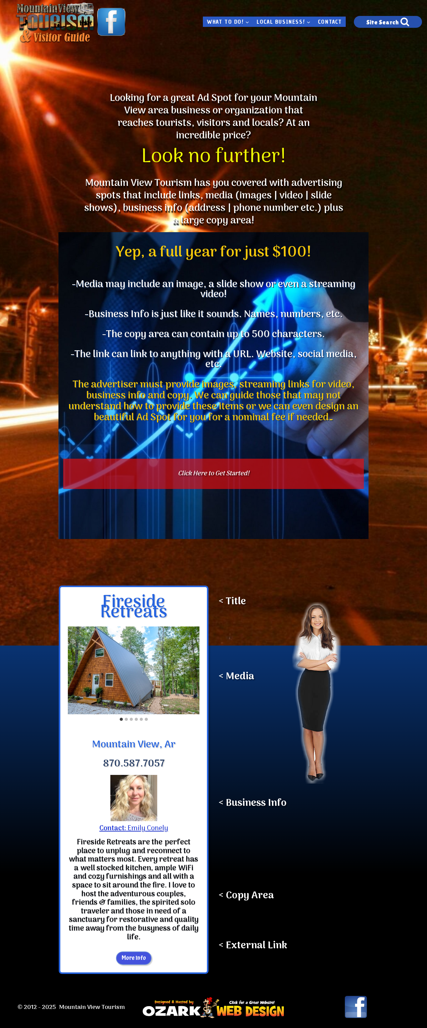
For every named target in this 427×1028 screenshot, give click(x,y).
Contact (330, 22)
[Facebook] (111, 22)
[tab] (121, 719)
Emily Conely (133, 828)
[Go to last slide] (73, 670)
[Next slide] (194, 670)
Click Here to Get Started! (213, 473)
